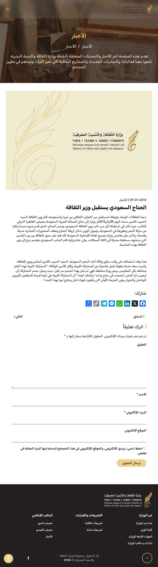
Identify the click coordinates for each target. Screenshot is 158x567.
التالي (19, 316)
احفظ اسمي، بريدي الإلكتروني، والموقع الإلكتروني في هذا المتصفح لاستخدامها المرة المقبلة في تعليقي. (83, 451)
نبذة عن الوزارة (144, 523)
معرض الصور (45, 523)
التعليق (141, 344)
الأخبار (123, 200)
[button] (8, 9)
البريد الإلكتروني (135, 412)
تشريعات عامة (95, 529)
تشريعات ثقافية (94, 523)
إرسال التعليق (132, 463)
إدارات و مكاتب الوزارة (140, 543)
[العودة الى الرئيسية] (137, 9)
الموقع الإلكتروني (135, 430)
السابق (137, 316)
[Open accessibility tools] (8, 558)
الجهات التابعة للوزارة (140, 536)
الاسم (141, 394)
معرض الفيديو (44, 529)
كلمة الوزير (146, 529)
